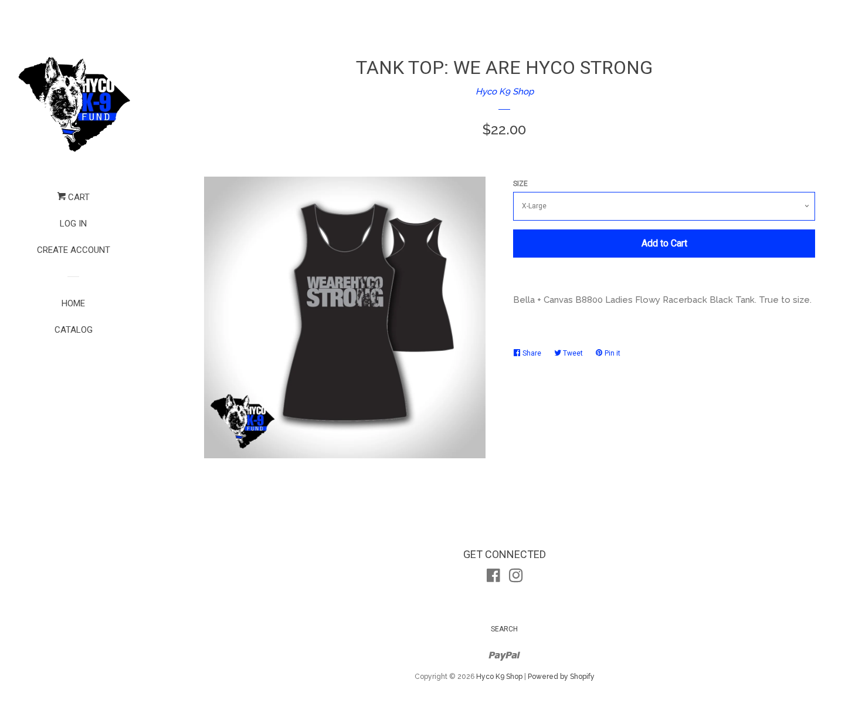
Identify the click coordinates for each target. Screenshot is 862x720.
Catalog (74, 329)
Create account (73, 250)
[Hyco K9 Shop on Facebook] (493, 578)
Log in (73, 223)
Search (504, 629)
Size (520, 184)
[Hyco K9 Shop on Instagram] (516, 578)
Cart (78, 197)
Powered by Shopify (561, 676)
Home (73, 303)
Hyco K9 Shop (505, 91)
